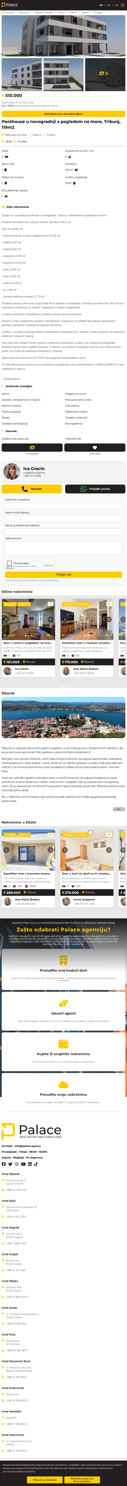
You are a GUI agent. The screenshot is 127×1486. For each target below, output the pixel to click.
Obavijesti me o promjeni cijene (63, 113)
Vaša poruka (13, 538)
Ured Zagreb (10, 1227)
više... (119, 809)
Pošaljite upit (63, 574)
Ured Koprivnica (13, 1435)
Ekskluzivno (11, 378)
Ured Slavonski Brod (16, 1361)
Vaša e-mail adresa (17, 512)
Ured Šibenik (11, 1174)
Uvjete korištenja (50, 580)
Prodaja (98, 13)
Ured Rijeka (10, 1281)
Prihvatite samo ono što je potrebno (82, 1480)
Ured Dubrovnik (13, 1388)
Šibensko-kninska (44, 13)
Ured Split (9, 1201)
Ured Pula (9, 1334)
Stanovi (85, 13)
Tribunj (61, 13)
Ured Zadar (9, 1308)
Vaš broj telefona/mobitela (22, 525)
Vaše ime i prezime (17, 499)
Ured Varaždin (11, 1411)
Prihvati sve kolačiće (45, 1480)
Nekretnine (24, 13)
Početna (10, 13)
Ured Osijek (10, 1254)
